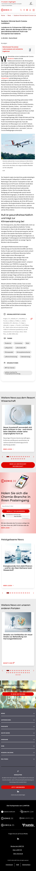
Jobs (2, 746)
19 (22, 458)
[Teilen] (24, 10)
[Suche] (21, 10)
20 (24, 458)
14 (13, 458)
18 (20, 458)
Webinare (4, 739)
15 (15, 458)
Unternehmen (6, 720)
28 (19, 674)
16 (17, 458)
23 (25, 672)
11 (27, 456)
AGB (17, 865)
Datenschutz (26, 865)
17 (18, 458)
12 (29, 456)
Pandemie (11, 58)
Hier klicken (17, 516)
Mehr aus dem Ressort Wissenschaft (18, 465)
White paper (5, 733)
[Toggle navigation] (33, 10)
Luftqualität (5, 78)
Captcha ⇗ (26, 518)
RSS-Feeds (4, 759)
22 (23, 672)
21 (21, 672)
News (3, 713)
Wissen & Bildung (7, 752)
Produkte (4, 726)
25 (29, 672)
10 (25, 456)
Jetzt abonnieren (18, 787)
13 (11, 458)
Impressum (9, 865)
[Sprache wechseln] (27, 10)
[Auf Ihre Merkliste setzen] (30, 10)
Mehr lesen (5, 528)
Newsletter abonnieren (16, 511)
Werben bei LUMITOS (17, 846)
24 (27, 672)
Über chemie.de (18, 854)
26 (16, 674)
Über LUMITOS (17, 850)
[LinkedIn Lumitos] (18, 839)
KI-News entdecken (18, 694)
